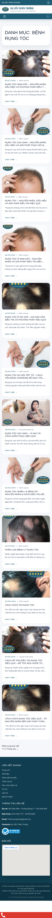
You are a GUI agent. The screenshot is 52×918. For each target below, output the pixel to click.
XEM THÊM (11, 101)
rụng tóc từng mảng (26, 657)
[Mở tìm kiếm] (48, 16)
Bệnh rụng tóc (24, 80)
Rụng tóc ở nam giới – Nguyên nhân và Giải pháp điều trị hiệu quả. (23, 262)
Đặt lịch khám (7, 797)
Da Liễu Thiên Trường (19, 824)
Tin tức (4, 789)
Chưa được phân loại (26, 430)
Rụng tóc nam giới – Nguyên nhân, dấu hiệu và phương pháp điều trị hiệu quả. (25, 87)
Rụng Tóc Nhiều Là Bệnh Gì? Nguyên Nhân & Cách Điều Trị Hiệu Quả (25, 494)
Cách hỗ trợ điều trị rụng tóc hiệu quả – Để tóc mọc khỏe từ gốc (23, 663)
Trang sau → (13, 749)
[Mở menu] (4, 16)
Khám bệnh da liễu (9, 778)
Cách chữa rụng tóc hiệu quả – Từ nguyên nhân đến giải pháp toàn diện (26, 721)
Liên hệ (5, 793)
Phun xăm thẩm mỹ (9, 785)
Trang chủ (6, 770)
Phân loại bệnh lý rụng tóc (22, 550)
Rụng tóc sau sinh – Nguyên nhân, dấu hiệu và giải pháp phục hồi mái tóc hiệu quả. (26, 145)
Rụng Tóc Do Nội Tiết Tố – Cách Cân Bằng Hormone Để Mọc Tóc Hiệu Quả (24, 378)
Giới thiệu (5, 774)
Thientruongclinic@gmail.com (19, 819)
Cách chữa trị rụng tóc (19, 605)
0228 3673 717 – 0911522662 (23, 814)
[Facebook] (48, 2)
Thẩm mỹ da (7, 781)
